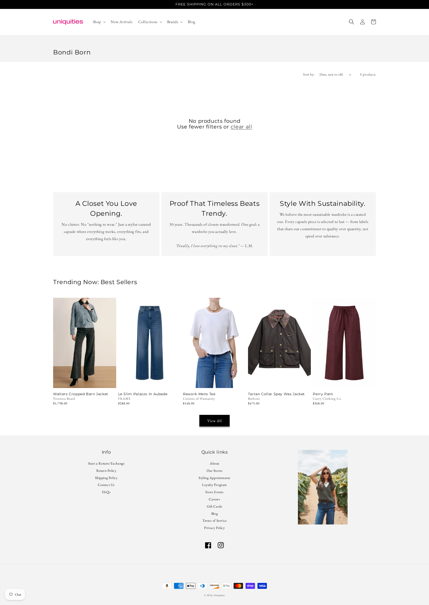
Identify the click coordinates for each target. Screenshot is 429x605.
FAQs (106, 492)
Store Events (214, 492)
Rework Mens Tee (199, 394)
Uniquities (219, 595)
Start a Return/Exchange (106, 464)
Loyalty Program (214, 484)
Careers (214, 499)
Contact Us (106, 484)
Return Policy (106, 470)
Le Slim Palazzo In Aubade (143, 394)
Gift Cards (214, 506)
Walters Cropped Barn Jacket (80, 394)
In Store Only (85, 381)
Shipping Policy (106, 477)
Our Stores (215, 470)
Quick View (150, 381)
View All (214, 420)
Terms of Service (214, 520)
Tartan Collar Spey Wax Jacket (276, 394)
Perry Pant (323, 394)
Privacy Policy (214, 527)
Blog (214, 513)
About (214, 464)
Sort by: (308, 74)
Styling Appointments (214, 477)
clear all (241, 127)
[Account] (362, 21)
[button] (99, 22)
